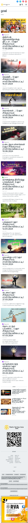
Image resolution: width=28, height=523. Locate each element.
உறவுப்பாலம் (18, 462)
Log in (15, 467)
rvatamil (17, 474)
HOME (12, 455)
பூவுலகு (6, 177)
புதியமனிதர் (10, 461)
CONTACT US (10, 457)
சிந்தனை (6, 34)
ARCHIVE (16, 457)
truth (11, 481)
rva (3, 474)
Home (2, 15)
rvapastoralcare (9, 474)
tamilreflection (14, 491)
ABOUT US (17, 455)
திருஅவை (17, 461)
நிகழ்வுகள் (17, 458)
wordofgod (16, 481)
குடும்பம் (17, 460)
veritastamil (23, 474)
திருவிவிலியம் (9, 460)
